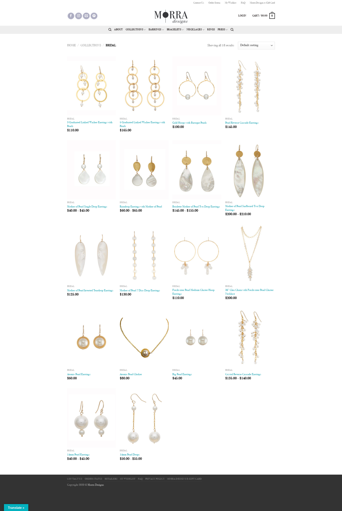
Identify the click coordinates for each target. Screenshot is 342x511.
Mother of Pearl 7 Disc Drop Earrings (140, 290)
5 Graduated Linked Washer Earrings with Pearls (142, 124)
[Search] (109, 29)
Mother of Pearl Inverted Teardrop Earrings (90, 290)
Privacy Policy (155, 479)
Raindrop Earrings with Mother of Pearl (141, 206)
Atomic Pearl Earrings (78, 374)
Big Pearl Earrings (182, 374)
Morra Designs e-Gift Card (262, 3)
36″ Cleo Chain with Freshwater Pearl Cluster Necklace (249, 292)
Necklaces (194, 29)
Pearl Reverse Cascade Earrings (241, 122)
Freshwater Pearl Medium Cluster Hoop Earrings (193, 292)
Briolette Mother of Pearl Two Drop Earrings (196, 206)
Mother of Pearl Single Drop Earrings (87, 206)
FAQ (243, 3)
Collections (134, 29)
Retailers (111, 479)
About (118, 29)
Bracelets (174, 29)
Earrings (155, 29)
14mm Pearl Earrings (78, 454)
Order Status (214, 3)
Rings (211, 29)
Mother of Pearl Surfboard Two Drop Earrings (244, 208)
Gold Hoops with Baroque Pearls (189, 122)
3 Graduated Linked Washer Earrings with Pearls (89, 124)
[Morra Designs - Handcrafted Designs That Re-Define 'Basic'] (171, 16)
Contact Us (198, 3)
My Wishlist (230, 3)
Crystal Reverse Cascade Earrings (243, 374)
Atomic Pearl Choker (131, 374)
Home (71, 45)
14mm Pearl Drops (130, 454)
